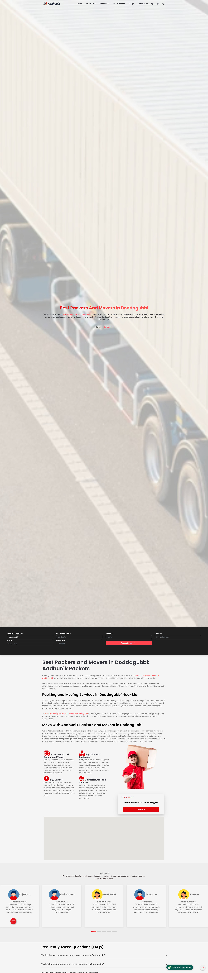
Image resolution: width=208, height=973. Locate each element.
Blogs (131, 3)
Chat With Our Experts (181, 967)
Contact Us (143, 3)
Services (103, 3)
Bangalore (107, 327)
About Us (90, 3)
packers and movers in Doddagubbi (76, 314)
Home (79, 3)
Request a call (127, 643)
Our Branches (119, 3)
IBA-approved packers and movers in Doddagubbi (66, 713)
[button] (93, 931)
